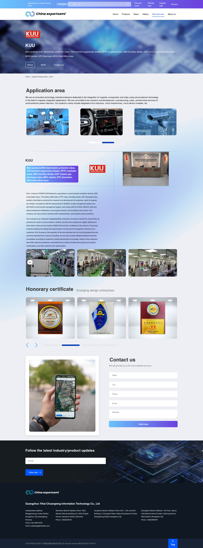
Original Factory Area (40, 76)
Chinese (174, 4)
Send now (143, 424)
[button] (95, 142)
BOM (43, 64)
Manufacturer (158, 14)
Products (126, 14)
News (136, 14)
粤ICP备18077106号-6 (87, 543)
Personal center (137, 4)
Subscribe (62, 4)
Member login (151, 4)
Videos (145, 14)
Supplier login (162, 4)
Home (115, 14)
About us (172, 14)
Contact (59, 64)
